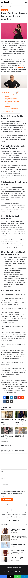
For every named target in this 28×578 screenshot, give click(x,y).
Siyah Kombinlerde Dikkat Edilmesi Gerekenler (11, 109)
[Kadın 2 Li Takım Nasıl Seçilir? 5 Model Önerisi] (5, 559)
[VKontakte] (4, 401)
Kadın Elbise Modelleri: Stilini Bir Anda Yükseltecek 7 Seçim (18, 544)
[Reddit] (22, 397)
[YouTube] (15, 521)
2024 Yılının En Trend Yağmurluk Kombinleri (7, 421)
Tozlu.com (20, 67)
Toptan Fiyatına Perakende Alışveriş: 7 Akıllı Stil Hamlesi (19, 537)
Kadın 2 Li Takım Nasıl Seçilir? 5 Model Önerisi (17, 558)
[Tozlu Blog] (10, 2)
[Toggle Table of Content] (17, 92)
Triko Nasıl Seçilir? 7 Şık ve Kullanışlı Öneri (18, 530)
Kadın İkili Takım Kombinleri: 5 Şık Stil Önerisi (20, 421)
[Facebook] (4, 397)
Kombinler (10, 6)
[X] (7, 397)
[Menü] (2, 3)
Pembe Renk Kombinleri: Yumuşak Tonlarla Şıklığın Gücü (7, 437)
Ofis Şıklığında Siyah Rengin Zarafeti (12, 102)
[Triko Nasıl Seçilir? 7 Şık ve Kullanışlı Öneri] (5, 531)
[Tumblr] (15, 397)
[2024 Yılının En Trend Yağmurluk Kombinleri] (7, 414)
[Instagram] (19, 521)
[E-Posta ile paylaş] (7, 401)
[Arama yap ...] (26, 3)
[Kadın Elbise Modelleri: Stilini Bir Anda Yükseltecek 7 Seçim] (5, 545)
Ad (2, 471)
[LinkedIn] (11, 397)
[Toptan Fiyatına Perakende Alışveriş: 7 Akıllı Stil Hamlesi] (5, 538)
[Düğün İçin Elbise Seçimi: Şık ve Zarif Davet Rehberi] (5, 553)
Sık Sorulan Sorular (8, 111)
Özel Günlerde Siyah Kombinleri (10, 105)
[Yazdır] (11, 401)
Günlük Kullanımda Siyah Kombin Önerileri (11, 99)
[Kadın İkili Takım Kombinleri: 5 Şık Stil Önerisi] (21, 414)
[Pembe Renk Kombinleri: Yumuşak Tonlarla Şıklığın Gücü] (7, 430)
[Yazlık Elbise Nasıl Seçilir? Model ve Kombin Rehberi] (21, 430)
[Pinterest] (19, 397)
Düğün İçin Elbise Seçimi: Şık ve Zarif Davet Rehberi (19, 551)
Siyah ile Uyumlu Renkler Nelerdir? (11, 95)
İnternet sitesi (4, 484)
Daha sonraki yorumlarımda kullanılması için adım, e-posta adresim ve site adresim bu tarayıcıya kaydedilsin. (13, 494)
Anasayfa (4, 6)
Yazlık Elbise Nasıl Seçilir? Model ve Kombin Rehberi (19, 436)
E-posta (3, 478)
